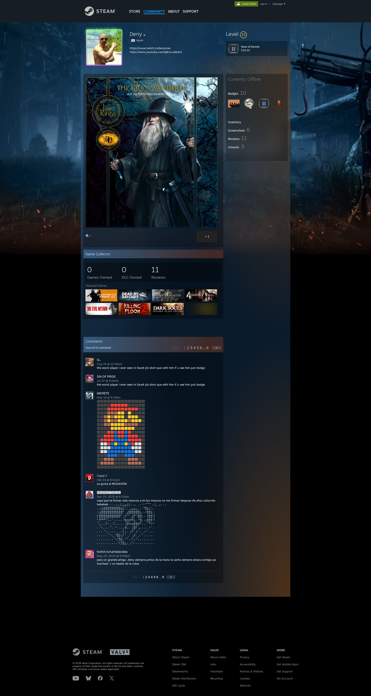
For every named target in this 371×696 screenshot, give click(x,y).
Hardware (216, 671)
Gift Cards (178, 685)
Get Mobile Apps (287, 664)
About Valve (218, 657)
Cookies (245, 678)
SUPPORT (191, 11)
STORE (134, 11)
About (174, 11)
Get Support (285, 671)
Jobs (213, 664)
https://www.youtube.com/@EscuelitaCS (156, 52)
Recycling (216, 678)
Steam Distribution (184, 678)
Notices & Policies (251, 671)
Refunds (245, 685)
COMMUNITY (154, 11)
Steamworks (180, 671)
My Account (285, 678)
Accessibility (248, 664)
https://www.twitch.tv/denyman (150, 48)
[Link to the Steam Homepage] (100, 15)
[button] (257, 34)
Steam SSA (179, 664)
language (277, 3)
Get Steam (283, 657)
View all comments (98, 347)
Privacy (244, 657)
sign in (263, 3)
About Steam (180, 657)
